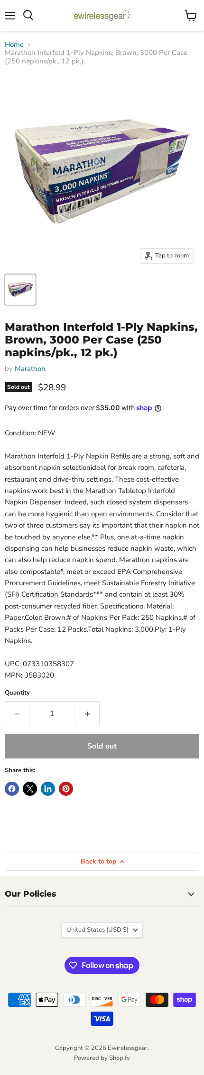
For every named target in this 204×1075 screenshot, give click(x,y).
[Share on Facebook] (12, 789)
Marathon (30, 368)
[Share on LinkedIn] (48, 789)
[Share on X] (30, 789)
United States (97, 929)
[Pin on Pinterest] (66, 789)
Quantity (17, 692)
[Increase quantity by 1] (87, 713)
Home (14, 45)
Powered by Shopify (102, 1058)
